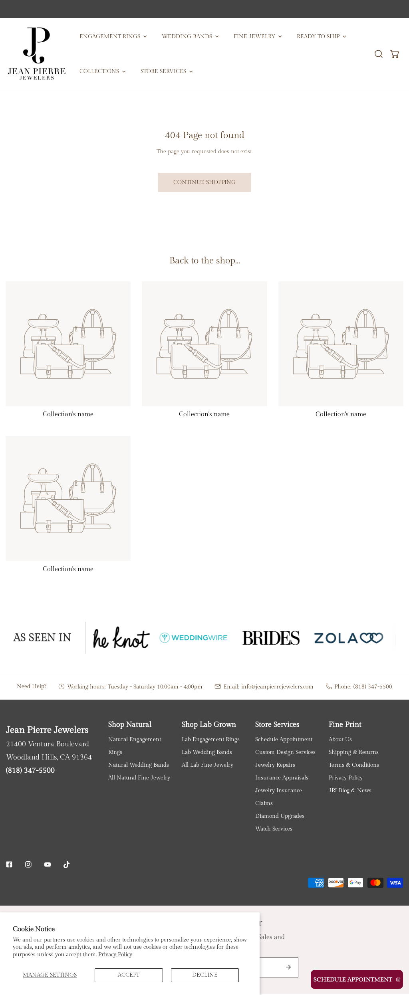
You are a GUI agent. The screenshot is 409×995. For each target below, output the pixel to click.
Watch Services (273, 828)
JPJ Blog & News (350, 790)
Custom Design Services (285, 752)
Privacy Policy (115, 954)
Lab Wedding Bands (207, 752)
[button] (395, 53)
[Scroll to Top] (395, 953)
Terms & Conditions (354, 765)
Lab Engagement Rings (211, 739)
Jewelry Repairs (275, 765)
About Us (340, 739)
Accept (128, 974)
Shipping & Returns (354, 752)
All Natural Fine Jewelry (139, 777)
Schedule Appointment (283, 739)
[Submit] (288, 967)
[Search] (378, 53)
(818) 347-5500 (372, 686)
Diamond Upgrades (279, 816)
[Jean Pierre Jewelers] (37, 54)
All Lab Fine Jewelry (207, 765)
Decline (205, 974)
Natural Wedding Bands (138, 765)
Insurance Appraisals (281, 777)
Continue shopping (204, 182)
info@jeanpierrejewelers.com (277, 686)
